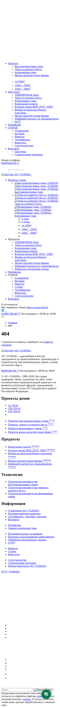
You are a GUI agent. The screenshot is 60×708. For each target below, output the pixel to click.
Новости (19, 136)
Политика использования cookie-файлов (31, 536)
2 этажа (25, 221)
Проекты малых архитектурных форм (33, 432)
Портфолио (14, 124)
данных (26, 699)
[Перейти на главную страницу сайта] (16, 174)
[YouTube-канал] (9, 637)
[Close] (2, 687)
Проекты (13, 63)
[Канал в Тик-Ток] (9, 678)
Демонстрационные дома (22, 528)
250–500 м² (14, 411)
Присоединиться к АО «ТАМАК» (27, 566)
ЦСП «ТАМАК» (10, 571)
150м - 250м (22, 85)
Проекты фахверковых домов (28, 428)
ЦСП (17, 121)
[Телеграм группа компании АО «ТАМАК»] (3, 310)
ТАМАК (13, 127)
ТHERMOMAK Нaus (27, 94)
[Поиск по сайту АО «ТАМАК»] (2, 317)
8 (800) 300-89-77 (11, 313)
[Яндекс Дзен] (9, 669)
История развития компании (24, 513)
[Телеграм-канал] (9, 631)
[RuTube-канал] (19, 659)
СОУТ (11, 542)
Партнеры (20, 151)
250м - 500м (22, 88)
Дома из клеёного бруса (28, 69)
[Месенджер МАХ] (33, 625)
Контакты (13, 148)
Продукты (14, 91)
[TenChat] (9, 666)
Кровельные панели (26, 103)
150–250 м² (14, 408)
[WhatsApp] (9, 634)
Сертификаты (22, 139)
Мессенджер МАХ (37, 307)
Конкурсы (20, 142)
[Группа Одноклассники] (9, 663)
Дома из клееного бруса (28, 97)
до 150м (20, 81)
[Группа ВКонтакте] (9, 628)
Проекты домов (17, 180)
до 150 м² (13, 405)
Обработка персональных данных (27, 539)
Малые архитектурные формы (32, 75)
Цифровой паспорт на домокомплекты (37, 118)
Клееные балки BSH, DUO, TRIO (34, 106)
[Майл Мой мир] (10, 674)
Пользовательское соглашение (25, 533)
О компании (22, 130)
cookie (40, 696)
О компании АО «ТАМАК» (24, 510)
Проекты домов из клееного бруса (31, 424)
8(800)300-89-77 (10, 163)
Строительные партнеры (29, 154)
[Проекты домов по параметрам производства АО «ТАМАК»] (22, 236)
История (19, 133)
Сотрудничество (24, 145)
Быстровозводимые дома (29, 66)
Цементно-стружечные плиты (32, 269)
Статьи (19, 286)
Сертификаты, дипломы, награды (27, 516)
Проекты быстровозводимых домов (31, 421)
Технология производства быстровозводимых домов (23, 483)
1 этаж (25, 218)
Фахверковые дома (25, 72)
